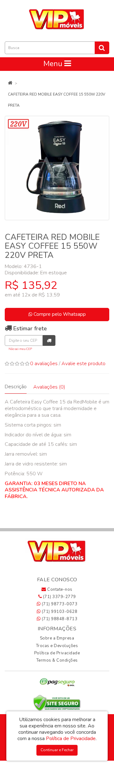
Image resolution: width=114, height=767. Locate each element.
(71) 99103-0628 (59, 611)
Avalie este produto (83, 363)
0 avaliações (44, 363)
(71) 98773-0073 (59, 604)
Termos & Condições (57, 660)
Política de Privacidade (57, 653)
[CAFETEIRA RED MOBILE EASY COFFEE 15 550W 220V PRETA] (57, 168)
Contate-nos (59, 589)
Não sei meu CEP (20, 349)
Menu (53, 64)
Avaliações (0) (49, 387)
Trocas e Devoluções (57, 646)
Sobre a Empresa (57, 638)
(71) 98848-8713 (59, 619)
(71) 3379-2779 (59, 597)
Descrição (16, 386)
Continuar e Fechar (57, 749)
